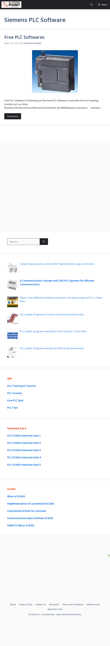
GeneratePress (73, 614)
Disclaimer (54, 604)
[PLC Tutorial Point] (11, 4)
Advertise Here (55, 609)
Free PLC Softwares (24, 37)
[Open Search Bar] (91, 4)
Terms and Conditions (73, 604)
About (13, 604)
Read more (12, 116)
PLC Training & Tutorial (21, 386)
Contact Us (40, 604)
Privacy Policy (25, 604)
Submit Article (93, 604)
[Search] (44, 241)
